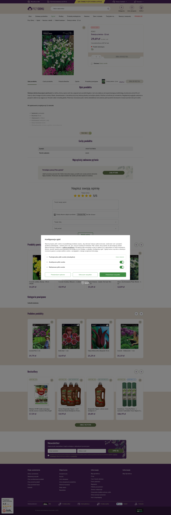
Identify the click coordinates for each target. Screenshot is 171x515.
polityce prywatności (69, 247)
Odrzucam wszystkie (85, 274)
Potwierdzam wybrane (58, 274)
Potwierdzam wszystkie (113, 274)
